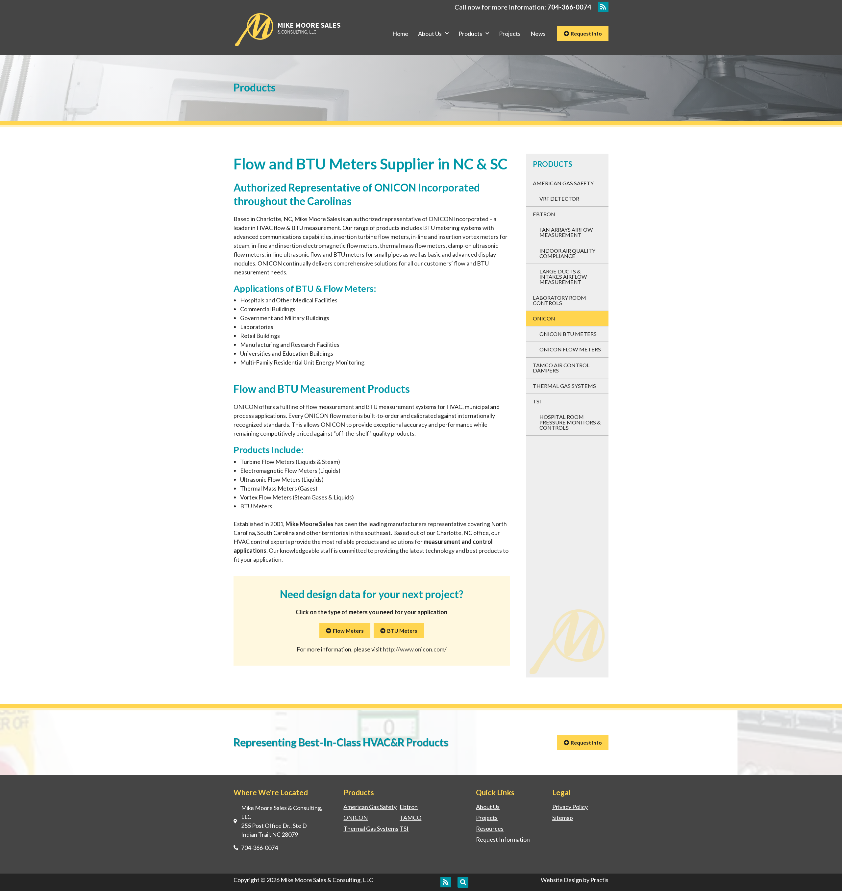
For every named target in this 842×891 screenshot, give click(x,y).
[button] (463, 882)
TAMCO (410, 817)
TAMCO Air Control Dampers (561, 367)
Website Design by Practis (574, 879)
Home (400, 33)
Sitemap (562, 817)
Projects (510, 33)
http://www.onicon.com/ (415, 649)
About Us (430, 33)
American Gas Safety (563, 183)
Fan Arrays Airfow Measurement (566, 232)
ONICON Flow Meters (570, 349)
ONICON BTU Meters (568, 334)
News (538, 33)
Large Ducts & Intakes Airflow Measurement (563, 276)
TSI (537, 401)
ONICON (544, 318)
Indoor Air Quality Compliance (567, 253)
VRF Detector (559, 198)
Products (470, 33)
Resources (490, 828)
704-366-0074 (569, 7)
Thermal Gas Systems (564, 386)
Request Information (503, 839)
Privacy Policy (570, 806)
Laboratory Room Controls (559, 300)
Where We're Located (271, 792)
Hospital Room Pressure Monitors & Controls (570, 422)
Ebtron (544, 214)
